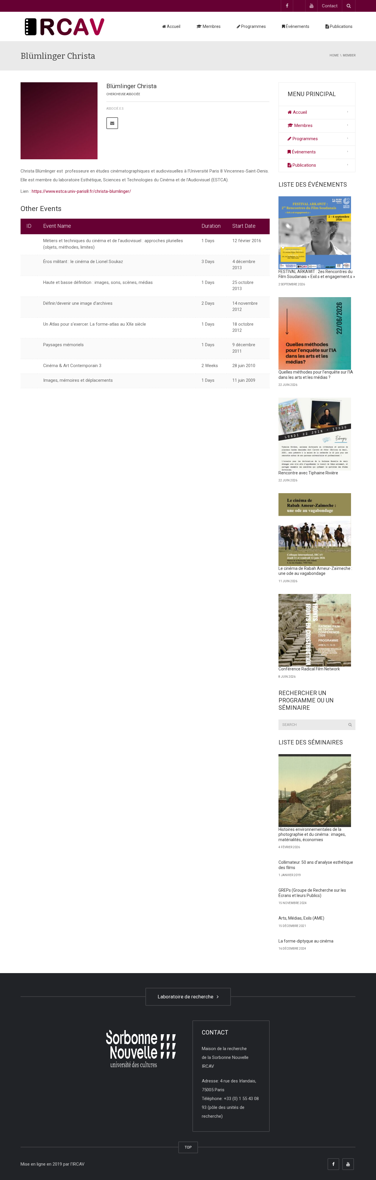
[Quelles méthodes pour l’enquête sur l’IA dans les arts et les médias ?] (314, 333)
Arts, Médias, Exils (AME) (301, 918)
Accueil (173, 26)
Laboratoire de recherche (187, 997)
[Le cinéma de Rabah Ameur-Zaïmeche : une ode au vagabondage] (314, 529)
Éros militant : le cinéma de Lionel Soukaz (83, 261)
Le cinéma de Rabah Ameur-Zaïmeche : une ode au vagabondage (315, 571)
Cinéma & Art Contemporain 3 (72, 365)
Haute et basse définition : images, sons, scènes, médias (98, 282)
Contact (330, 6)
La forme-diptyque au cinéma (305, 941)
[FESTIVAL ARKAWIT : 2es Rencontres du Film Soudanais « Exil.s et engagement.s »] (314, 232)
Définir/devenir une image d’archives (78, 303)
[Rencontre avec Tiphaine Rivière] (314, 434)
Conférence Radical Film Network (309, 669)
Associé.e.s (114, 108)
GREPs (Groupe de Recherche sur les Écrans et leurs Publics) (312, 893)
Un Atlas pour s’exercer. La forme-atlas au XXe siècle (94, 324)
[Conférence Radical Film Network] (314, 630)
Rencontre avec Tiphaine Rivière (308, 473)
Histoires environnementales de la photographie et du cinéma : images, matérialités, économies (312, 834)
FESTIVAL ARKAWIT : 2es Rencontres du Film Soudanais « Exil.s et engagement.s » (316, 274)
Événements (297, 26)
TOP (188, 1147)
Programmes (253, 26)
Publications (340, 26)
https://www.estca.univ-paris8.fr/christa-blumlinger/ (81, 191)
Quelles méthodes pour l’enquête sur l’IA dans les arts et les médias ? (315, 375)
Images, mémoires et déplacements (78, 380)
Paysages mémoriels (63, 344)
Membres (211, 26)
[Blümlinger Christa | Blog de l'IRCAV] (65, 26)
